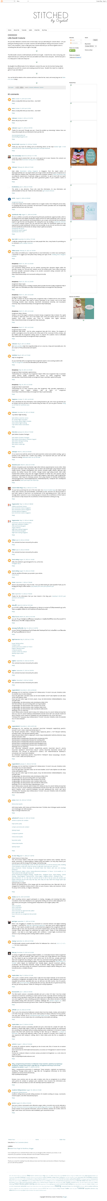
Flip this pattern (42, 1179)
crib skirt (67, 1177)
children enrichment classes (19, 506)
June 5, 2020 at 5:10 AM (26, 187)
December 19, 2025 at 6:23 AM (25, 952)
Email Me (37, 30)
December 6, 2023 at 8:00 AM (28, 690)
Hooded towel (59, 1180)
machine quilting (32, 1182)
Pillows (47, 1184)
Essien (13, 582)
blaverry (68, 1175)
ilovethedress (15, 187)
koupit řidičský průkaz (18, 643)
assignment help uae (17, 202)
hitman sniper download (24, 148)
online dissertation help (59, 174)
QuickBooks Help (16, 214)
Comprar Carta (16, 645)
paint (83, 1182)
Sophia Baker (15, 975)
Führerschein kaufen (17, 837)
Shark (72, 1186)
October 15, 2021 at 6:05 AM (25, 399)
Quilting (70, 1184)
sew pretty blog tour (46, 1186)
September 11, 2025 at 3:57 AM (26, 921)
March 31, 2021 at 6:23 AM (26, 327)
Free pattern (77, 1179)
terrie (13, 98)
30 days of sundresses (21, 1175)
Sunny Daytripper (25, 1188)
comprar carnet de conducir (19, 651)
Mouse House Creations (47, 1182)
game (86, 1179)
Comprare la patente (17, 833)
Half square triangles (16, 1180)
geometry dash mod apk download (40, 148)
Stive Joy (14, 952)
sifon (13, 594)
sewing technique (66, 1186)
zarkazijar (14, 451)
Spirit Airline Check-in (17, 442)
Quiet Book (62, 1184)
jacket (71, 1180)
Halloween (36, 87)
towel (71, 1188)
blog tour (73, 1175)
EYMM (24, 1179)
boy (86, 1175)
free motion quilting (68, 1179)
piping (51, 1184)
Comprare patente (17, 650)
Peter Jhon (15, 432)
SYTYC (44, 1188)
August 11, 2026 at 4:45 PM (31, 1067)
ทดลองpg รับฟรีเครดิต (17, 628)
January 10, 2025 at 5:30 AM (26, 818)
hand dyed (30, 1180)
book (77, 1175)
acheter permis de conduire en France (22, 647)
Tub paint (74, 1188)
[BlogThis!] (18, 87)
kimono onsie (94, 1180)
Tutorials (24, 30)
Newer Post (11, 1139)
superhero (35, 1188)
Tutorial (41, 87)
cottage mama (55, 1177)
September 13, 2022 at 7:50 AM (23, 594)
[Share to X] (19, 87)
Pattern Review (19, 1184)
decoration (81, 1177)
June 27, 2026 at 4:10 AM (26, 1024)
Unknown (14, 118)
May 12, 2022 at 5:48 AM (26, 504)
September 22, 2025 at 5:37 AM (24, 941)
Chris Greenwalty (16, 156)
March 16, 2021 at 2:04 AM (26, 263)
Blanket (64, 1175)
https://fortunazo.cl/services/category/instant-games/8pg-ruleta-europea (33, 1107)
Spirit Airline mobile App (18, 444)
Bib (52, 1175)
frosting (82, 1179)
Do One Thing (15, 856)
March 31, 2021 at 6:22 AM (26, 294)
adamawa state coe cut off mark (31, 457)
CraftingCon (62, 1177)
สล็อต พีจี (14, 605)
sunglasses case (17, 1188)
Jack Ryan (14, 921)
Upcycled (87, 1188)
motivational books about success (39, 1015)
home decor (53, 1180)
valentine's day (94, 1188)
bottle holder (82, 1175)
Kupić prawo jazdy (17, 823)
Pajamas (86, 1182)
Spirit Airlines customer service (20, 418)
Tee (47, 1188)
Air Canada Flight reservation (19, 419)
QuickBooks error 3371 (18, 231)
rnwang (14, 941)
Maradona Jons (16, 465)
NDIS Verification (16, 909)
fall (26, 1179)
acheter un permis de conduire (20, 820)
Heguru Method (16, 527)
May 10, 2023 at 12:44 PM (31, 628)
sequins (28, 1186)
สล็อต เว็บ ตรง (15, 616)
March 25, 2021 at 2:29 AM (26, 281)
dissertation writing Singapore (29, 171)
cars (97, 1175)
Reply (13, 103)
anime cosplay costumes (26, 243)
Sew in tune (38, 1186)
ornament (73, 1182)
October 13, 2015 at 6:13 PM (23, 98)
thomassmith (15, 992)
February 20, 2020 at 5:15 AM (25, 167)
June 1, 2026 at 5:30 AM (26, 992)
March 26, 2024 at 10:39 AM (23, 800)
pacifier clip (78, 1182)
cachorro (14, 1044)
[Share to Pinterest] (23, 87)
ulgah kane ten (16, 639)
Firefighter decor (16, 563)
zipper (24, 1190)
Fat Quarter (30, 1179)
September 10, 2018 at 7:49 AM (28, 144)
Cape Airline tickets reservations (20, 424)
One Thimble (66, 1182)
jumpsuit (75, 1180)
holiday (48, 1180)
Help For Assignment (17, 362)
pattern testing (29, 1184)
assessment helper (25, 982)
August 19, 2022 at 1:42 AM (26, 559)
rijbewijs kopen (16, 830)
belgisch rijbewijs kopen (18, 648)
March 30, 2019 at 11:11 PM (29, 156)
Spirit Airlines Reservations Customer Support (24, 439)
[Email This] (16, 87)
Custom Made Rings (17, 487)
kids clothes (82, 1180)
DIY (85, 1177)
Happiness (14, 399)
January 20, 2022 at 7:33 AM (25, 432)
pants (89, 1182)
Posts (73, 40)
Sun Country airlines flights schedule (21, 421)
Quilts (30, 30)
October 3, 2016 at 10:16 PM (25, 118)
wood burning (19, 1190)
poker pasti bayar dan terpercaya (29, 480)
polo (58, 1184)
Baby (28, 1175)
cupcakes (72, 1177)
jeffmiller (14, 1010)
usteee (14, 800)
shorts (78, 1186)
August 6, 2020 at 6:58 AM (23, 198)
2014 (15, 1175)
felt (34, 1179)
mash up (39, 1182)
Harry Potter (36, 1180)
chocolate (17, 1177)
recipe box (84, 1184)
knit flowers (12, 1182)
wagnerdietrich (16, 690)
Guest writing (15, 559)
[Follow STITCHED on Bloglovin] (75, 58)
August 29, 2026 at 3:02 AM (23, 1103)
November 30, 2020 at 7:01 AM (26, 239)
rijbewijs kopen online (18, 653)
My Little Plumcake (58, 1182)
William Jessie (15, 250)
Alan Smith (15, 239)
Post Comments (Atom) (21, 1142)
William (14, 540)
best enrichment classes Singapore (21, 508)
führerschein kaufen (17, 804)
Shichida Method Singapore (19, 511)
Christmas (22, 1177)
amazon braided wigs (49, 490)
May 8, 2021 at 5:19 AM (24, 355)
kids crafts (88, 1180)
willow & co (12, 1190)
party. (92, 1182)
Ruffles (12, 1186)
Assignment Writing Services (19, 1092)
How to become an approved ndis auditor (23, 910)
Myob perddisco (18, 346)
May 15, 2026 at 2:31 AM (26, 975)
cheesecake (12, 1177)
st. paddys (89, 1186)
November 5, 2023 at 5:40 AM (25, 680)
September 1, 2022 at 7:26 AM (24, 582)
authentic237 (15, 818)
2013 (13, 1175)
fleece (36, 1179)
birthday (55, 1175)
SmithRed (14, 355)
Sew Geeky (33, 1186)
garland (89, 1179)
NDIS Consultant (16, 906)
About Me (16, 30)
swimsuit (40, 1188)
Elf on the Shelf (18, 1179)
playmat (55, 1184)
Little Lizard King (23, 1182)
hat (40, 1180)
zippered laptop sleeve (41, 1190)
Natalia (14, 897)
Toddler (67, 1188)
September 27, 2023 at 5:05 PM (25, 661)
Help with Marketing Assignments (35, 925)
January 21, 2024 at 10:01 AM (28, 764)
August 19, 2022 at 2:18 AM (26, 571)
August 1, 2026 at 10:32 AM (24, 1044)
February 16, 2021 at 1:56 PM (27, 250)
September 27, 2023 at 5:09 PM (25, 670)
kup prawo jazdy (16, 840)
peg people (43, 1184)
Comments (74, 43)
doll (87, 1177)
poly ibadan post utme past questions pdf (42, 586)
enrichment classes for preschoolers (22, 522)
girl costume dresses (48, 191)
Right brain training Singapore (20, 529)
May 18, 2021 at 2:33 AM (25, 370)
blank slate (59, 1175)
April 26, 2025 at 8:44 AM (23, 897)
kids (78, 1180)
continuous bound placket (36, 1177)
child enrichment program (19, 526)
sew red (53, 1186)
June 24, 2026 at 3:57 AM (23, 1010)
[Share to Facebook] (21, 87)
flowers (53, 1179)
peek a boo (37, 1184)
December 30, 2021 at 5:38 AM (25, 412)
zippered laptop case (31, 1190)
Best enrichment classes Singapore (21, 509)
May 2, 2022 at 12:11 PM (30, 487)
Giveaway (93, 1179)
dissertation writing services (29, 159)
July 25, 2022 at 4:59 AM (22, 540)
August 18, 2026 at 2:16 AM (33, 1090)
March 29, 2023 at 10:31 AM (25, 605)
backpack (40, 1175)
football (57, 1179)
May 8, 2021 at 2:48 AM (23, 344)
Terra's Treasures (53, 1188)
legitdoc (14, 661)
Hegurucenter (15, 504)
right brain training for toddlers (20, 524)
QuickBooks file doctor (18, 228)
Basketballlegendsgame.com (19, 137)
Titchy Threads (61, 1188)
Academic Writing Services (19, 1090)
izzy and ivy (66, 1180)
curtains (76, 1177)
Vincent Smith (15, 144)
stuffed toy (95, 1186)
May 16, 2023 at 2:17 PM (27, 639)
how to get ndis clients (18, 912)
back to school (34, 1175)
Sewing (58, 1186)
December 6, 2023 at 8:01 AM (28, 726)
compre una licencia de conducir (20, 827)
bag (44, 1175)
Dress (90, 1177)
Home (9, 30)
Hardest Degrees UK (55, 1000)
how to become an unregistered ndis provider (24, 914)
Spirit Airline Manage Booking (20, 441)
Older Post (62, 1139)
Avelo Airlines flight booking (19, 423)
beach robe (48, 1175)
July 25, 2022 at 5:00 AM (22, 550)
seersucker (23, 1186)
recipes (89, 1184)
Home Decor (15, 575)
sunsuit (31, 1188)
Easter (13, 1179)
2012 (10, 1175)
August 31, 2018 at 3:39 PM (24, 128)
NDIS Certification (17, 907)
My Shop (44, 30)
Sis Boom (82, 1186)
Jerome (14, 1103)
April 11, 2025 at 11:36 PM (27, 856)
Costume (31, 87)
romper (93, 1184)
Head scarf (43, 1180)
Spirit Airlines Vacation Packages (20, 437)
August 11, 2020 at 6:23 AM (29, 214)
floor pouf (48, 1179)
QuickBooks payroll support (19, 230)
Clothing (28, 1177)
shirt (75, 1186)
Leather (17, 1182)
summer (11, 1188)
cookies (44, 1177)
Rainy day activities (77, 1184)
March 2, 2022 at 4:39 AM (24, 451)
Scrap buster (17, 1186)
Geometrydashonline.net (18, 135)
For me (61, 1179)
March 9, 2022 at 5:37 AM (27, 465)
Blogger (65, 1197)
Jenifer (14, 198)
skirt (86, 1186)
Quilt (66, 1184)
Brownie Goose (92, 1175)
